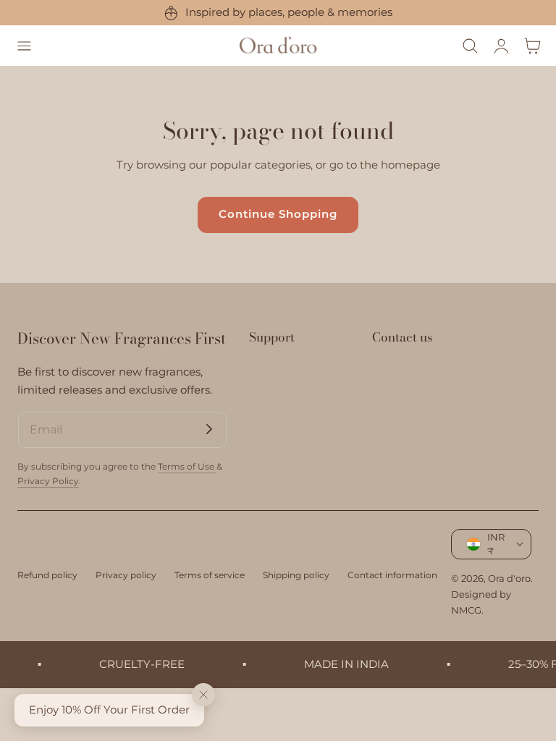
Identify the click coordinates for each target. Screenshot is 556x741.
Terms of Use (187, 466)
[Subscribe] (209, 429)
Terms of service (209, 574)
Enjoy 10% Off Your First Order (109, 709)
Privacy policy (126, 574)
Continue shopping (278, 214)
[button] (24, 45)
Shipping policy (296, 574)
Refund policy (47, 574)
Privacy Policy (48, 480)
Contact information (392, 574)
